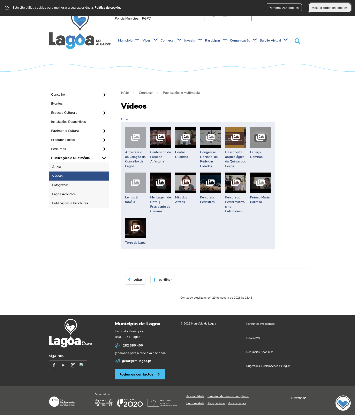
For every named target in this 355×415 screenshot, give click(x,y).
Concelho (58, 94)
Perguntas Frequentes (260, 324)
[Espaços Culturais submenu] (104, 112)
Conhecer (167, 40)
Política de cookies (108, 7)
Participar (212, 40)
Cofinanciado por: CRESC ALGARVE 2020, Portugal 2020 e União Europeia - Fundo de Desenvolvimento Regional (136, 400)
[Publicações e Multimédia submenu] (104, 157)
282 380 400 (133, 345)
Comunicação (240, 40)
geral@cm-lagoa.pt (136, 361)
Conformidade (195, 403)
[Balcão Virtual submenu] (285, 40)
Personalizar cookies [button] (284, 8)
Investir (190, 40)
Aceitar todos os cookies (330, 8)
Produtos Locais (63, 140)
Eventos (57, 103)
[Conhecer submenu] (179, 40)
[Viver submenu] (155, 40)
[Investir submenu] (200, 40)
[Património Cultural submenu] (104, 130)
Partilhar (165, 279)
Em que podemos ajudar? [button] (298, 41)
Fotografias (60, 185)
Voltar (138, 279)
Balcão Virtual (270, 40)
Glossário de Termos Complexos (228, 396)
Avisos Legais (237, 403)
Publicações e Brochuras (70, 203)
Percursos (58, 149)
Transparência (216, 403)
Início (125, 92)
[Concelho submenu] (104, 94)
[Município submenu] (137, 40)
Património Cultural (65, 131)
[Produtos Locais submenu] (104, 139)
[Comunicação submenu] (254, 40)
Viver (146, 40)
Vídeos (57, 176)
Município (125, 40)
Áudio (56, 167)
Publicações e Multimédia (70, 158)
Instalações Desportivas (68, 121)
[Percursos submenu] (104, 148)
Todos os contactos (136, 374)
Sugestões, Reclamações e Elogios (268, 366)
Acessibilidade (195, 396)
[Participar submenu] (225, 40)
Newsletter (253, 338)
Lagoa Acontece (64, 194)
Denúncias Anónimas (259, 352)
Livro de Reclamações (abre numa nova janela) (62, 401)
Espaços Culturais (64, 112)
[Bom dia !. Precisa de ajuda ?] (307, 403)
